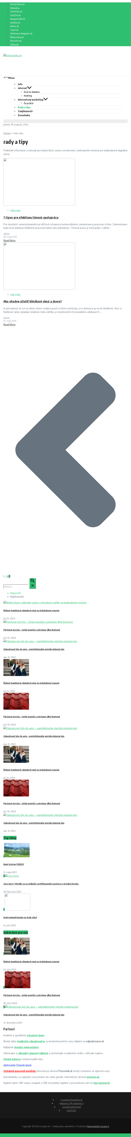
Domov (7, 133)
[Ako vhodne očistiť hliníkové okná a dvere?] (39, 288)
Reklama (14, 8)
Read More (9, 240)
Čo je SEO (28, 103)
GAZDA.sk (15, 15)
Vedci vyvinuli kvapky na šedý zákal (20, 917)
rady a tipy (15, 210)
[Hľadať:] (19, 586)
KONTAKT (71, 1110)
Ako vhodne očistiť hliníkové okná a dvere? (32, 301)
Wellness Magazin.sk (21, 33)
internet (22, 88)
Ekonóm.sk (15, 40)
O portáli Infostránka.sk (71, 1100)
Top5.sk (14, 30)
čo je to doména (32, 92)
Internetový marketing (30, 99)
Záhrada (14, 44)
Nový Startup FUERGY (13, 864)
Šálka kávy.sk (17, 37)
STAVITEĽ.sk (16, 11)
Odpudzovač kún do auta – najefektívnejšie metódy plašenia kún (33, 649)
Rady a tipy (24, 107)
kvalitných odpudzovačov (31, 1041)
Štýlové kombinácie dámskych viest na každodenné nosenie (31, 610)
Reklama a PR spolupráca (71, 1103)
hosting (28, 95)
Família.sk (15, 22)
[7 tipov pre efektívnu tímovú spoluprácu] (39, 204)
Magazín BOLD (17, 18)
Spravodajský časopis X (98, 1126)
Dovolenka (24, 115)
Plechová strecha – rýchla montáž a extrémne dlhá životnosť (31, 630)
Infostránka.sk (17, 4)
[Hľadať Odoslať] (32, 583)
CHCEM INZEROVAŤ (71, 1107)
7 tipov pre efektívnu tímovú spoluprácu (31, 217)
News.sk (14, 26)
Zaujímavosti (25, 111)
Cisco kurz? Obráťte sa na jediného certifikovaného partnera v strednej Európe (41, 884)
